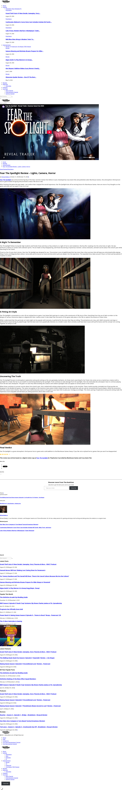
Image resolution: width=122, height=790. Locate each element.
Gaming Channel (10, 94)
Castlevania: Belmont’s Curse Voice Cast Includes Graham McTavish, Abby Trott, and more (25, 527)
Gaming (5, 7)
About (4, 5)
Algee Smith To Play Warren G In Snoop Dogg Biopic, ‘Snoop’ (20, 588)
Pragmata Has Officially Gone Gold (11, 609)
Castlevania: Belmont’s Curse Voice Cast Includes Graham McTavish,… (29, 22)
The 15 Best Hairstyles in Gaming (11, 621)
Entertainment (7, 45)
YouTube (5, 89)
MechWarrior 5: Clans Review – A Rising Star (10, 503)
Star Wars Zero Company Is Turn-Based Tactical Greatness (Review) (19, 524)
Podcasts (5, 87)
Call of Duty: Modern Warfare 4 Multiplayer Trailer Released (17, 530)
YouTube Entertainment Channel (11, 742)
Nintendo (8, 757)
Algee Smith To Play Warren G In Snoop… (19, 60)
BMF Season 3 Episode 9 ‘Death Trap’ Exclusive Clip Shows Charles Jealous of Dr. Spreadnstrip (31, 603)
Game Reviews (4, 169)
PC (6, 759)
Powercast (8, 765)
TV (6, 764)
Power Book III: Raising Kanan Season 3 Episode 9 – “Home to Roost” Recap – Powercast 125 (30, 615)
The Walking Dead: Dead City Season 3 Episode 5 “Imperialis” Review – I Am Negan (27, 658)
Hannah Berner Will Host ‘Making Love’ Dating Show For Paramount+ (23, 570)
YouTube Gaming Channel (10, 744)
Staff (4, 739)
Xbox (7, 756)
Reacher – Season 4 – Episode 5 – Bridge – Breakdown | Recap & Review (23, 715)
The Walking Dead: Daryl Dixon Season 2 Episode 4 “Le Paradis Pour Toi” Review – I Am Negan (22, 497)
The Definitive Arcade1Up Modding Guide (14, 597)
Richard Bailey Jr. (6, 177)
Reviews (5, 83)
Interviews (8, 86)
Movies (7, 48)
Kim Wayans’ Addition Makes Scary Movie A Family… (23, 68)
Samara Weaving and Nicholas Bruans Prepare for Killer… (24, 51)
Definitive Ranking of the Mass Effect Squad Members (18, 679)
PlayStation (9, 10)
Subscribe (73, 488)
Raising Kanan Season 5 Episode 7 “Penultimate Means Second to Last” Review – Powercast (30, 706)
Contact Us (6, 741)
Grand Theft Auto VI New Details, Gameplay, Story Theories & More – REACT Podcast (28, 564)
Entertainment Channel (12, 92)
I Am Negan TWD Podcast (12, 767)
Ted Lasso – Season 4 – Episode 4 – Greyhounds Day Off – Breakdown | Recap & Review (29, 727)
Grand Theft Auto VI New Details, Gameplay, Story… (23, 13)
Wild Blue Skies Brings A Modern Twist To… (20, 39)
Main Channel (9, 90)
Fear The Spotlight (5, 180)
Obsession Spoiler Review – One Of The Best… (21, 77)
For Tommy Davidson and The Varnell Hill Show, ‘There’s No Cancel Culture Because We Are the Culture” (34, 576)
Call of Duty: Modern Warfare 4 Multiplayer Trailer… (23, 31)
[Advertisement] (42, 543)
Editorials (5, 84)
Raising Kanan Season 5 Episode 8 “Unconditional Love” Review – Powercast (25, 664)
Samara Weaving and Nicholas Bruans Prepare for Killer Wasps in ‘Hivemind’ (25, 582)
